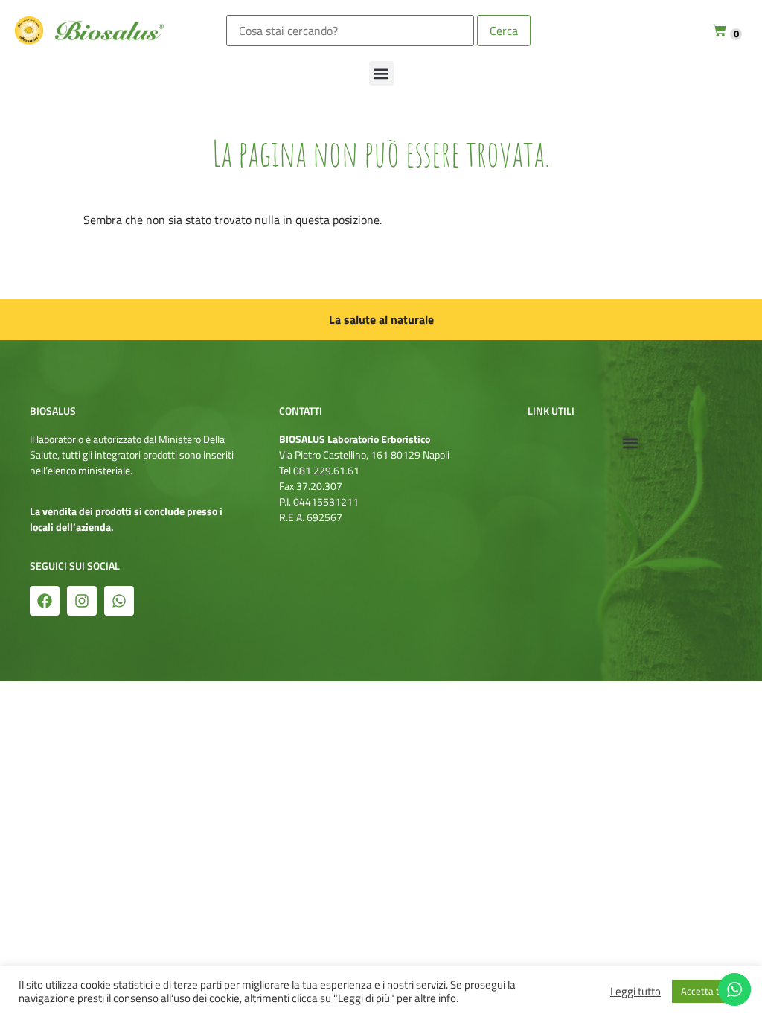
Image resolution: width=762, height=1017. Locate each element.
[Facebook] (45, 601)
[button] (381, 73)
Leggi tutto (635, 991)
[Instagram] (82, 601)
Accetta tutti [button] (707, 990)
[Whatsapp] (119, 601)
